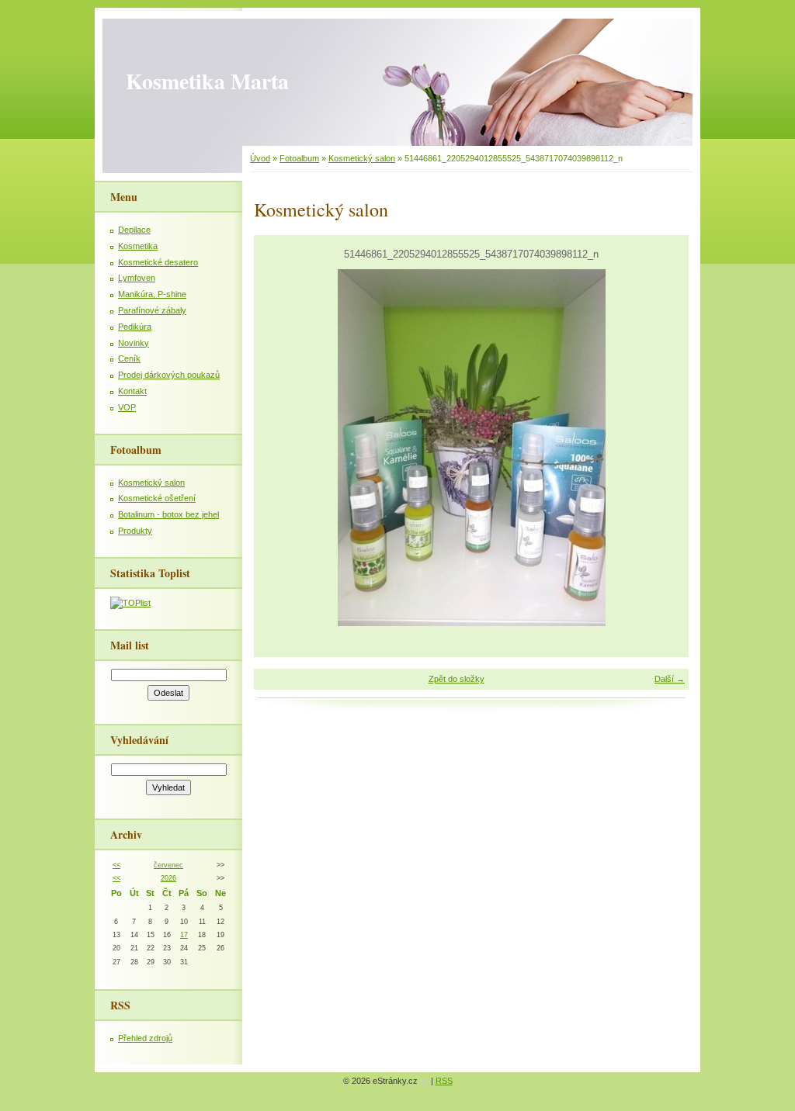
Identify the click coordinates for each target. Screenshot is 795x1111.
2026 (168, 878)
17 (184, 935)
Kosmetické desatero (158, 262)
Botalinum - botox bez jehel (168, 514)
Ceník (129, 358)
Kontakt (132, 391)
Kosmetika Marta (207, 81)
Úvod (260, 158)
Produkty (135, 530)
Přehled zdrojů (145, 1038)
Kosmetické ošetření (157, 498)
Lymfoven (136, 277)
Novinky (133, 343)
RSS (444, 1080)
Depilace (134, 229)
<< (116, 865)
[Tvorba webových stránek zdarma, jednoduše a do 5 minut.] (425, 1081)
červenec (168, 865)
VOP (127, 407)
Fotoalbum (299, 158)
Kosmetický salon (361, 158)
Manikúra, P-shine (152, 294)
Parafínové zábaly (152, 310)
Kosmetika (138, 246)
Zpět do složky (456, 679)
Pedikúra (134, 326)
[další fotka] (663, 447)
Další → (669, 679)
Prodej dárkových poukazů (169, 374)
